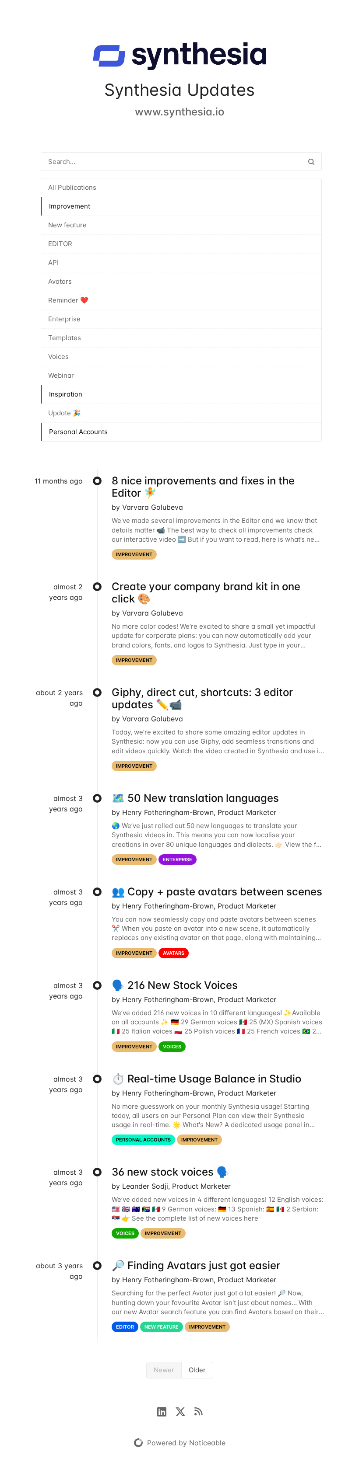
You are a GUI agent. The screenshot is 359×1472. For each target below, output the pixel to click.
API (53, 262)
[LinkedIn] (166, 1410)
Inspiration (65, 394)
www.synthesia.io (179, 111)
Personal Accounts (78, 432)
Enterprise (64, 319)
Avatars (60, 281)
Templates (64, 338)
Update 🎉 (64, 413)
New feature (67, 225)
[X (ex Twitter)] (184, 1410)
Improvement (69, 206)
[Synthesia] (179, 57)
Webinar (61, 375)
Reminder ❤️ (68, 300)
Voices (58, 356)
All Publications (72, 187)
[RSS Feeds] (198, 1410)
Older (197, 1370)
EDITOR (60, 244)
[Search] (311, 162)
